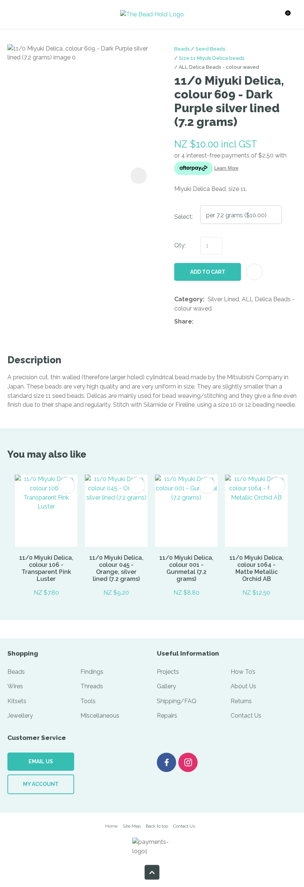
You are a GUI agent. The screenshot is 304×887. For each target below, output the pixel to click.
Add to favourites (67, 485)
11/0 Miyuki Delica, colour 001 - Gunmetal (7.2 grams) (186, 568)
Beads (182, 49)
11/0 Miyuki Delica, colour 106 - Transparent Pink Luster (46, 568)
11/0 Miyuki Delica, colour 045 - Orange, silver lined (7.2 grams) (116, 568)
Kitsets (16, 701)
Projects (168, 671)
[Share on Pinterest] (231, 322)
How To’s (243, 671)
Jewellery (20, 715)
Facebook (166, 762)
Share (183, 321)
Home (111, 826)
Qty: (180, 245)
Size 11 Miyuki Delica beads (212, 58)
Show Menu (21, 14)
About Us (243, 686)
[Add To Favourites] (254, 272)
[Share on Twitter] (208, 322)
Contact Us (246, 715)
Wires (15, 686)
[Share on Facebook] (198, 321)
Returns (241, 701)
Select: (183, 216)
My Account (41, 784)
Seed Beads (210, 49)
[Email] (219, 322)
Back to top (157, 826)
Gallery (166, 686)
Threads (91, 686)
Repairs (167, 715)
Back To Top (152, 872)
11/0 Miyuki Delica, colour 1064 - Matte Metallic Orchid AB (256, 568)
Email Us (41, 761)
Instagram (188, 762)
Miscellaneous (99, 715)
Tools (88, 701)
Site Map (132, 826)
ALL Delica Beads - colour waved (219, 67)
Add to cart (207, 272)
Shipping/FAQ (176, 701)
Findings (91, 671)
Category (188, 299)
